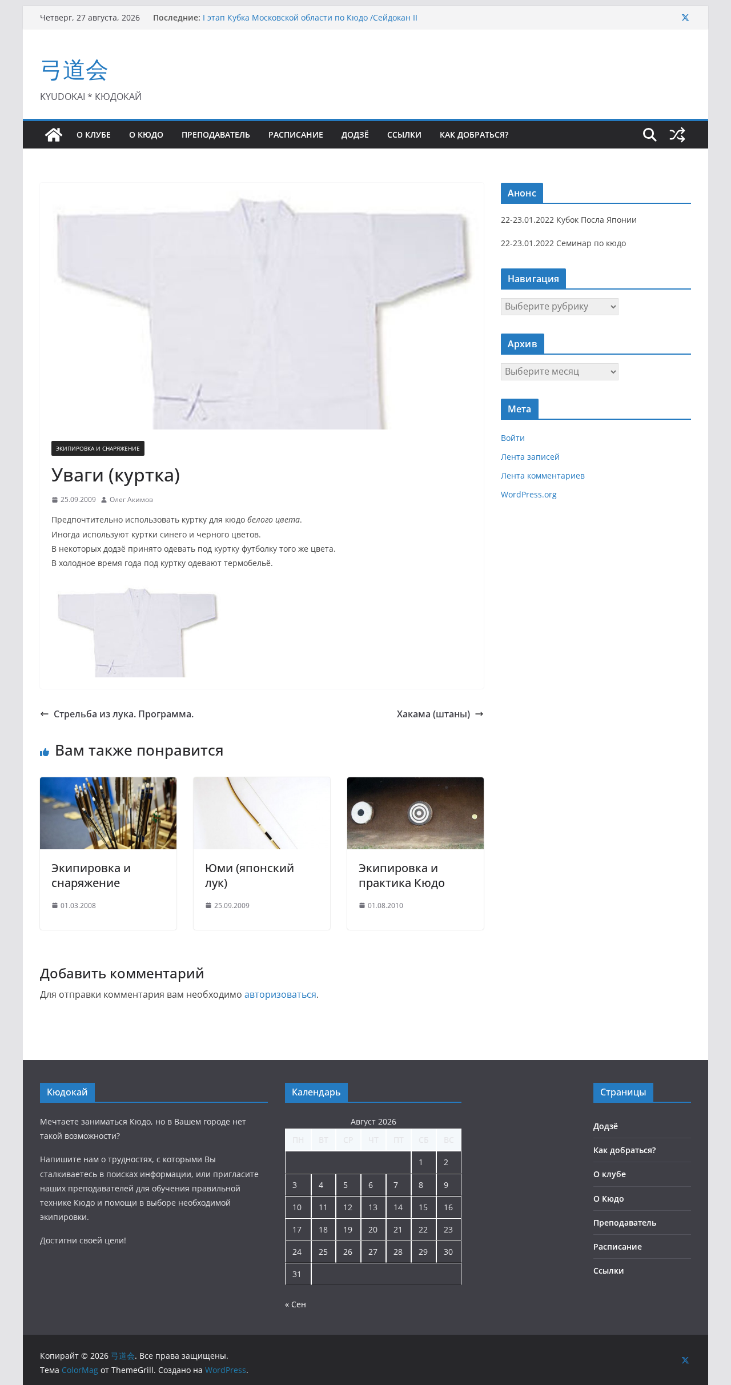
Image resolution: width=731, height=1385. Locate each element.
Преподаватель (216, 134)
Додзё (355, 134)
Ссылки (404, 134)
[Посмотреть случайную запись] (677, 134)
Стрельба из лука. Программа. (124, 714)
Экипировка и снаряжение (98, 448)
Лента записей (530, 456)
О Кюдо (146, 134)
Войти (513, 437)
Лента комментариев (543, 475)
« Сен (295, 1304)
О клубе (94, 134)
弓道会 (74, 69)
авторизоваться (280, 994)
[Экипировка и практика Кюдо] (415, 785)
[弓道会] (53, 134)
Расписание (295, 134)
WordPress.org (529, 494)
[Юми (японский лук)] (262, 785)
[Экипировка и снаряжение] (108, 785)
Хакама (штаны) (433, 714)
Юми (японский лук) (249, 875)
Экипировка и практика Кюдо (402, 875)
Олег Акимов (131, 499)
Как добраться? (474, 134)
